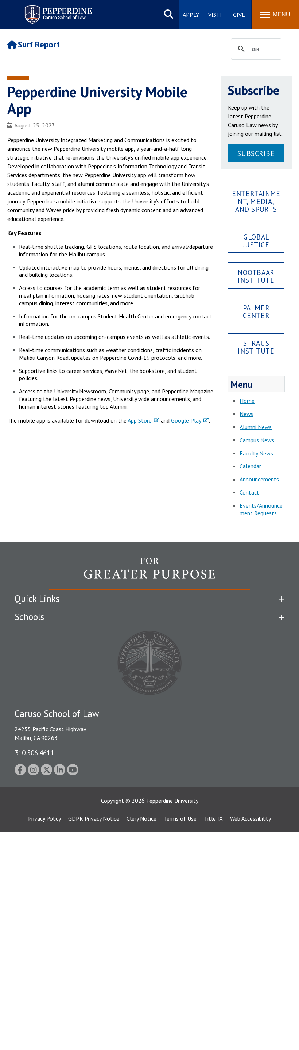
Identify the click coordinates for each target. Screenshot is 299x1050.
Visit (215, 14)
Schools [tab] (29, 617)
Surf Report (39, 44)
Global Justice (256, 240)
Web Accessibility (250, 818)
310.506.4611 (34, 752)
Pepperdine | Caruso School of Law (57, 10)
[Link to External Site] (149, 573)
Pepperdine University (172, 800)
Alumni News (256, 427)
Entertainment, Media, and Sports (256, 201)
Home (247, 400)
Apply (191, 14)
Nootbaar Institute (256, 276)
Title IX (213, 818)
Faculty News (256, 453)
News (246, 413)
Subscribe (256, 153)
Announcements (259, 479)
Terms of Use (180, 818)
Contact (249, 492)
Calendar (250, 466)
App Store (140, 420)
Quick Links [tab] (37, 598)
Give (239, 14)
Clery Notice (141, 818)
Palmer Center (256, 311)
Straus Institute (256, 347)
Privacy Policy (44, 818)
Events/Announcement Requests (261, 509)
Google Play (186, 420)
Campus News (257, 440)
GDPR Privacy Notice (93, 818)
